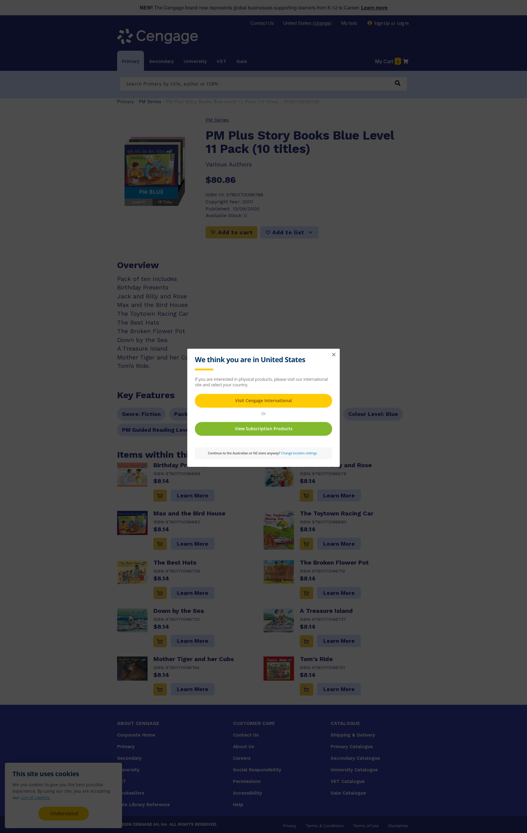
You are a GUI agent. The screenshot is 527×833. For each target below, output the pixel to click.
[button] (334, 355)
